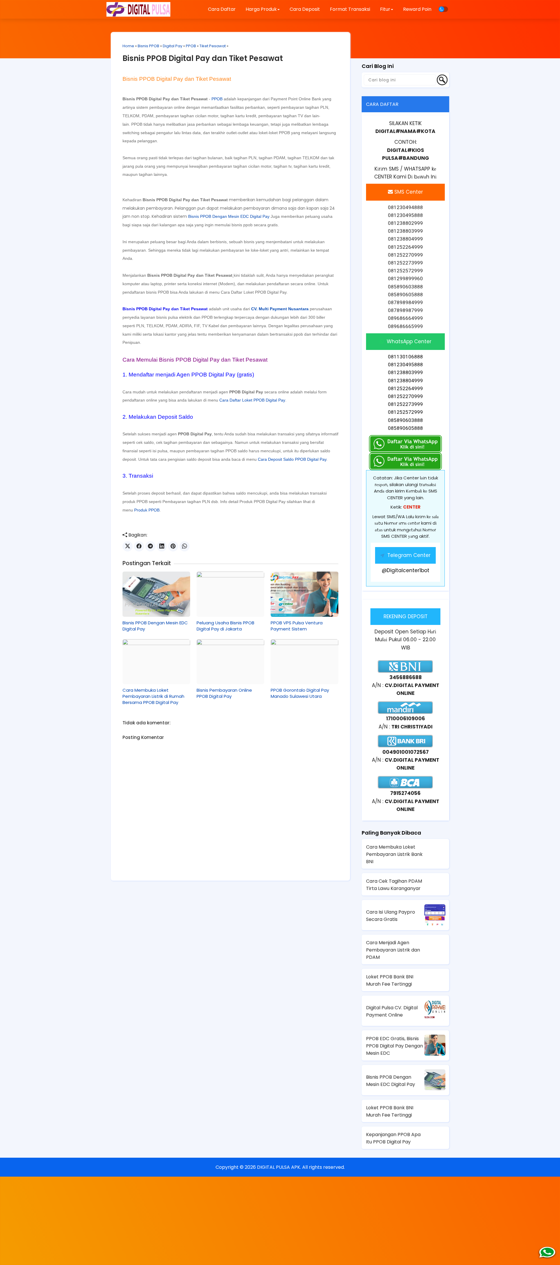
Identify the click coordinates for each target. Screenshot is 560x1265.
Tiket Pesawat (213, 46)
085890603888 (405, 420)
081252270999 (405, 396)
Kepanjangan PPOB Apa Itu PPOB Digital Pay (393, 1138)
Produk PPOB (147, 510)
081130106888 (405, 357)
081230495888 (405, 364)
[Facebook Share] (139, 546)
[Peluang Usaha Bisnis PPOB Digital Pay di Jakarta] (230, 594)
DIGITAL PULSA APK (278, 1167)
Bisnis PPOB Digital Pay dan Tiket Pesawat (203, 58)
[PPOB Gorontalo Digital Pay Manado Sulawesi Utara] (304, 661)
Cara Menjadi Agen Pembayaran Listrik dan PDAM (393, 950)
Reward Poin (417, 9)
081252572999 (405, 412)
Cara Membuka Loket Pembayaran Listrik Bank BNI (394, 854)
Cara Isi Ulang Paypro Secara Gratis (390, 916)
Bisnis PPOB (148, 46)
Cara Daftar (222, 9)
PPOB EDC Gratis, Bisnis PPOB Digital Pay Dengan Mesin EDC (394, 1045)
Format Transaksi (350, 9)
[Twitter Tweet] (128, 546)
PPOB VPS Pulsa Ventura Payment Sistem (297, 626)
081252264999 (405, 388)
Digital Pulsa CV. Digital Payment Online (392, 1011)
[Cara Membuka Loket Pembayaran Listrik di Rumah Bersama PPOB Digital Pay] (156, 661)
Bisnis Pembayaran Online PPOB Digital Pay (224, 693)
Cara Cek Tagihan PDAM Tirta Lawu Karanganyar (394, 885)
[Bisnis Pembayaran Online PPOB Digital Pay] (230, 661)
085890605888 (405, 428)
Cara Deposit (305, 9)
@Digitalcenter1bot (405, 570)
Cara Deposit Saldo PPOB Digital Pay (292, 459)
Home (128, 46)
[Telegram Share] (150, 546)
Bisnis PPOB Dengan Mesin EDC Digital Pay (229, 216)
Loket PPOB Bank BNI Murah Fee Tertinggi (389, 980)
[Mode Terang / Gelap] (443, 9)
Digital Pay (172, 46)
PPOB (191, 46)
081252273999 (405, 404)
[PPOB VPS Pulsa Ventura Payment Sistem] (304, 594)
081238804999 (405, 380)
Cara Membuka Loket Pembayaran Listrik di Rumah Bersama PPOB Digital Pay (153, 696)
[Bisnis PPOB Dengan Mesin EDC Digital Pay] (156, 594)
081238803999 (405, 372)
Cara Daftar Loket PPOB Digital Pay (253, 292)
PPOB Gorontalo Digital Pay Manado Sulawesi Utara (300, 693)
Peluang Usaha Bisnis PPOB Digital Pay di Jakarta (225, 626)
